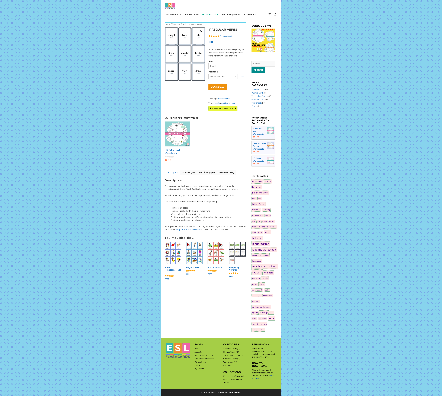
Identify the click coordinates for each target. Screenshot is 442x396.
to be (254, 318)
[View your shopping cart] (270, 14)
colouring (266, 210)
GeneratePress (235, 392)
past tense (225, 103)
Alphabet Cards (173, 14)
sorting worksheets (261, 307)
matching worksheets (265, 266)
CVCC (258, 221)
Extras (254, 106)
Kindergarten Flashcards (233, 376)
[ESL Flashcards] (170, 6)
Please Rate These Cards (222, 108)
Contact (198, 365)
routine (267, 290)
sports (255, 312)
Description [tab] (172, 172)
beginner (257, 187)
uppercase (263, 318)
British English (258, 204)
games (260, 232)
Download (217, 86)
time (271, 313)
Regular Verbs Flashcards (188, 229)
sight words (255, 301)
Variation (213, 71)
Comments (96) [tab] (226, 172)
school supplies (256, 296)
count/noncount (257, 215)
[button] (201, 31)
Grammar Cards (210, 14)
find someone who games (264, 226)
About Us (198, 352)
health (267, 232)
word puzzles (259, 324)
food (254, 232)
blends (254, 198)
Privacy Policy (200, 362)
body (259, 198)
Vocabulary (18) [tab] (207, 172)
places (254, 284)
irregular (217, 103)
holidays (257, 238)
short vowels (268, 296)
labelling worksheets (264, 249)
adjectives (257, 181)
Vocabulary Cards (231, 14)
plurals (261, 284)
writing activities (258, 330)
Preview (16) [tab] (188, 172)
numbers (268, 272)
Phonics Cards (192, 14)
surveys (264, 312)
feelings (271, 221)
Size (210, 61)
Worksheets (250, 14)
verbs (232, 103)
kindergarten (260, 244)
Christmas (256, 209)
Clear (242, 76)
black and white (260, 192)
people (265, 278)
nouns (257, 272)
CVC (253, 221)
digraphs (264, 221)
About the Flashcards (204, 355)
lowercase (256, 261)
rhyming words (257, 290)
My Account (199, 368)
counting (268, 215)
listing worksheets (260, 255)
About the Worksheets (204, 358)
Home (167, 24)
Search (258, 70)
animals (268, 181)
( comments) (226, 36)
